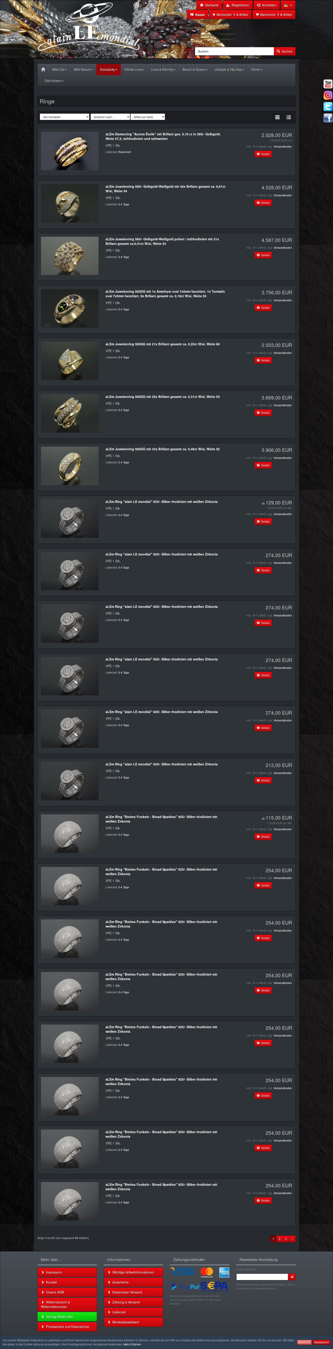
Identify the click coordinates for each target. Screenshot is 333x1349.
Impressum (53, 1272)
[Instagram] (328, 95)
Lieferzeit (118, 1312)
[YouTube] (328, 83)
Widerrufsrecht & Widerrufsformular (55, 1304)
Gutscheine (120, 1282)
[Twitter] (328, 106)
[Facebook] (328, 117)
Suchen (286, 51)
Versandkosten (283, 146)
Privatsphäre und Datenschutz (66, 1326)
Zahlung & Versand (125, 1302)
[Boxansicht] (277, 117)
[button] (288, 5)
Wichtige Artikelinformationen (132, 1272)
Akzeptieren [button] (321, 1342)
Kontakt (50, 1282)
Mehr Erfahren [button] (132, 1344)
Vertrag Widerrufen (58, 1316)
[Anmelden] (292, 1277)
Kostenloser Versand (126, 1292)
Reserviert (124, 152)
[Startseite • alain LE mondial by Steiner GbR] (88, 29)
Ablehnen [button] (304, 1342)
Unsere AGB (54, 1292)
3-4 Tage (123, 204)
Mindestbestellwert (125, 1322)
